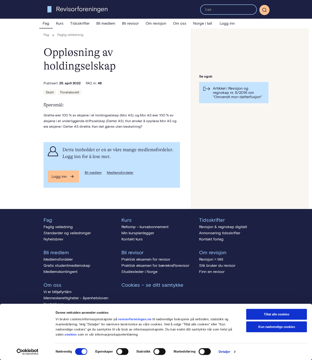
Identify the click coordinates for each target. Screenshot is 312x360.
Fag (46, 23)
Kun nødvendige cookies (276, 327)
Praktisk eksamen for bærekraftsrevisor (155, 265)
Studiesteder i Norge (139, 271)
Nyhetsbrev (53, 239)
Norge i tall (202, 23)
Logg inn (227, 23)
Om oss (179, 23)
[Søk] (228, 9)
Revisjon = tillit (211, 259)
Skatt (50, 92)
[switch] (122, 351)
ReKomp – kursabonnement (145, 226)
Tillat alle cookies (276, 314)
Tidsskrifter (80, 23)
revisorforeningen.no (135, 319)
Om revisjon (156, 23)
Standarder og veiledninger (67, 233)
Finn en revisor (212, 271)
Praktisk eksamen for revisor (145, 259)
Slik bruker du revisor (217, 265)
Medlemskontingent (60, 271)
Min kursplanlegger (137, 233)
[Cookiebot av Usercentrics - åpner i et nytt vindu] (27, 352)
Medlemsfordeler (120, 173)
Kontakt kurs (132, 239)
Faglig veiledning (70, 35)
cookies (71, 334)
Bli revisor (130, 23)
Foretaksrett (69, 92)
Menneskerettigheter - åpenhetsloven (76, 298)
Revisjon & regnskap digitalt (223, 226)
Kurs (59, 23)
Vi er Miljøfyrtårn (58, 291)
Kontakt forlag (211, 239)
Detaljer (224, 351)
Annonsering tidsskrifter (219, 233)
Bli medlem (105, 23)
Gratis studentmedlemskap (67, 265)
